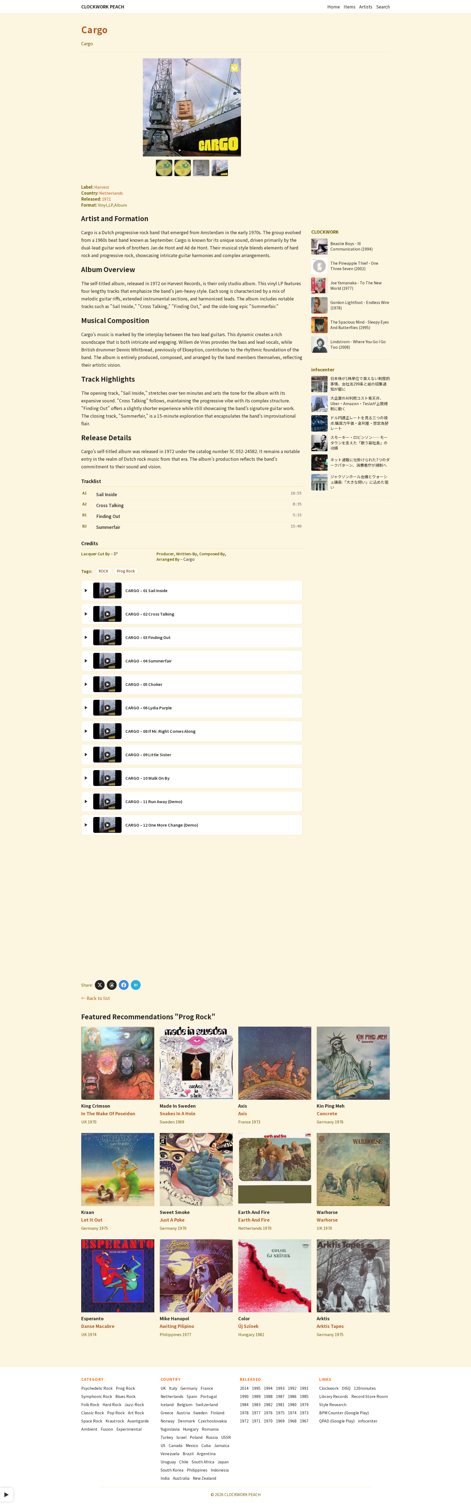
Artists (365, 6)
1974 (292, 1412)
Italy (173, 1388)
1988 (268, 1396)
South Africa (203, 1461)
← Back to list (95, 998)
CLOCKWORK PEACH (102, 6)
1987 (280, 1396)
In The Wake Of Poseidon (108, 1113)
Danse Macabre (97, 1326)
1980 (292, 1404)
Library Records (333, 1396)
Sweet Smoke (175, 1212)
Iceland (167, 1404)
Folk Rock (90, 1404)
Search (383, 6)
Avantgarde (138, 1421)
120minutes (365, 1388)
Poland (196, 1437)
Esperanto (92, 1318)
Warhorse (327, 1212)
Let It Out (91, 1219)
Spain (192, 1396)
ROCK (103, 571)
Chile (183, 1461)
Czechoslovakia (212, 1421)
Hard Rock (111, 1404)
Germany (188, 1388)
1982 (268, 1404)
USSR (226, 1437)
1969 (280, 1421)
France (207, 1388)
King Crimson (95, 1105)
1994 (268, 1388)
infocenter (368, 1421)
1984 (244, 1404)
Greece (167, 1412)
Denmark (186, 1421)
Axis (242, 1105)
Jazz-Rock (134, 1404)
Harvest (101, 187)
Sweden (200, 1412)
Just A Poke (172, 1219)
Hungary (190, 1429)
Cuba (206, 1445)
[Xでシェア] (100, 985)
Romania (210, 1429)
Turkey (167, 1437)
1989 (256, 1396)
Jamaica (221, 1445)
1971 (256, 1421)
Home (333, 6)
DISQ (346, 1388)
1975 (280, 1412)
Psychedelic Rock (97, 1388)
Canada (175, 1445)
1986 (292, 1396)
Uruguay (168, 1461)
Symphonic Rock (96, 1396)
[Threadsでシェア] (112, 985)
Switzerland (207, 1404)
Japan (223, 1461)
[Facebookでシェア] (124, 985)
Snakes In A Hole (177, 1113)
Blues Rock (125, 1396)
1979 (304, 1404)
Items (349, 6)
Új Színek (248, 1326)
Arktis (323, 1318)
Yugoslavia (170, 1429)
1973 (304, 1412)
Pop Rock (116, 1412)
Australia (181, 1478)
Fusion (107, 1429)
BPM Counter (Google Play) (344, 1412)
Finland (217, 1412)
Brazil (188, 1453)
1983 (256, 1404)
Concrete (327, 1113)
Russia (212, 1437)
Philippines (197, 1470)
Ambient (89, 1429)
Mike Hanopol (174, 1318)
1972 (106, 199)
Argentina (206, 1453)
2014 (244, 1388)
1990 (244, 1396)
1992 (292, 1388)
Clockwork (329, 1388)
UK (163, 1388)
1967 (304, 1421)
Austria (183, 1412)
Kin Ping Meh (331, 1105)
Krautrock (114, 1421)
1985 (304, 1396)
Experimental (128, 1429)
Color (244, 1318)
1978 (244, 1412)
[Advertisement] (192, 907)
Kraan (87, 1212)
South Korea (172, 1470)
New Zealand (204, 1478)
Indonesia (220, 1470)
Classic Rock (92, 1412)
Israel (181, 1437)
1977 (256, 1412)
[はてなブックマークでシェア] (136, 985)
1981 (280, 1404)
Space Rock (91, 1421)
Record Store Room (369, 1396)
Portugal (208, 1396)
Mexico (192, 1445)
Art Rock (136, 1412)
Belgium (184, 1404)
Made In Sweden (178, 1105)
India (165, 1478)
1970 (268, 1421)
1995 (256, 1388)
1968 (292, 1421)
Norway (167, 1421)
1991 (304, 1388)
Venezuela (170, 1453)
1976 (268, 1412)
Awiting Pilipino (177, 1326)
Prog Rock (126, 571)
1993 (280, 1388)
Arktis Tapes (330, 1326)
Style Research (332, 1404)
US (163, 1445)
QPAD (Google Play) (337, 1421)
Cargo (94, 29)
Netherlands (111, 193)
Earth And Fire (254, 1212)
